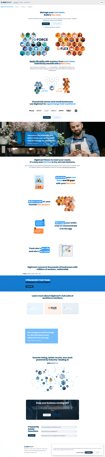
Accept (88, 452)
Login (101, 2)
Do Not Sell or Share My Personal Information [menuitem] (37, 450)
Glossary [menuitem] (43, 448)
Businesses (16, 2)
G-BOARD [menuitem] (30, 7)
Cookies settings (79, 452)
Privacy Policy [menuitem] (26, 448)
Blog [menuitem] (46, 448)
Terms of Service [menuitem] (33, 448)
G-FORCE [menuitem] (23, 7)
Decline (97, 452)
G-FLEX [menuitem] (16, 7)
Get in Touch (57, 117)
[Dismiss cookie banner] (101, 446)
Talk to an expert (56, 23)
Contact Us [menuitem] (26, 450)
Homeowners (27, 2)
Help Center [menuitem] (39, 448)
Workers (21, 2)
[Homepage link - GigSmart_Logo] (29, 447)
